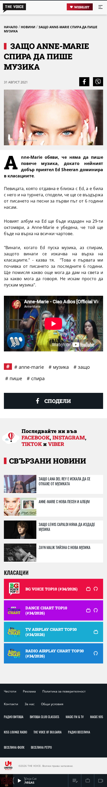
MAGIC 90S (96, 716)
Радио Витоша (13, 716)
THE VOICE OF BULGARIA (48, 732)
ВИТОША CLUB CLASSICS (44, 716)
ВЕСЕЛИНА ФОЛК (14, 747)
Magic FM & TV (75, 716)
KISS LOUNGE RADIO (15, 732)
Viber (56, 444)
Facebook (36, 437)
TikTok (32, 444)
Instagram (68, 437)
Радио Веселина (79, 732)
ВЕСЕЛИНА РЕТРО (41, 747)
